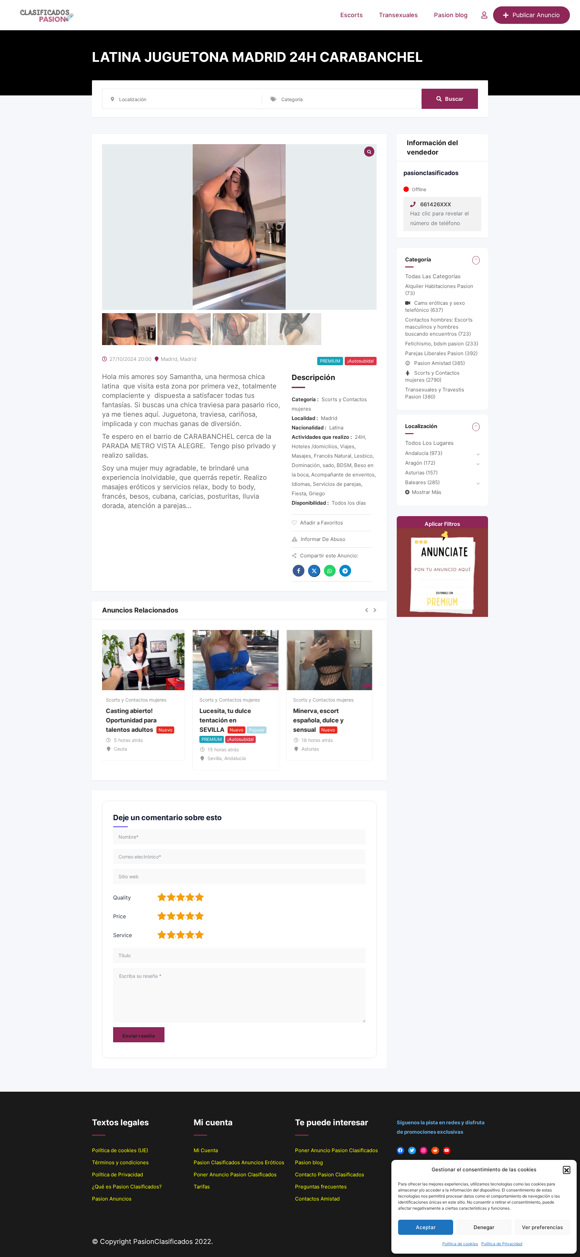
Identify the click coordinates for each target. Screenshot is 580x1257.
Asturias (421, 472)
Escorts (351, 14)
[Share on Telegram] (345, 571)
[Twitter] (412, 1151)
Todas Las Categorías (433, 276)
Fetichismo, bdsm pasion (441, 343)
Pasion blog (451, 14)
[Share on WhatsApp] (330, 571)
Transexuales (398, 14)
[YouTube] (447, 1151)
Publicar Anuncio (536, 14)
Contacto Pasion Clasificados (329, 1174)
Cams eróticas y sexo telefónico (435, 306)
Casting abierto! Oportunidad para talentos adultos (134, 720)
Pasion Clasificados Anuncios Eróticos (239, 1162)
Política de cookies (460, 1243)
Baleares (422, 482)
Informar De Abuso (323, 539)
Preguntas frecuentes (321, 1186)
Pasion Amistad (439, 363)
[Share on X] (314, 571)
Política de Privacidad (501, 1243)
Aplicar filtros (442, 523)
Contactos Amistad (317, 1199)
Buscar (454, 98)
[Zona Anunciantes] (484, 15)
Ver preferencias (542, 1227)
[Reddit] (435, 1151)
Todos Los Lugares (429, 442)
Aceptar (426, 1227)
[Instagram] (424, 1151)
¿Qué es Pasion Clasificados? (127, 1186)
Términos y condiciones (120, 1162)
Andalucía (423, 453)
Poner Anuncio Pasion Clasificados (235, 1174)
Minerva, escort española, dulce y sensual (322, 720)
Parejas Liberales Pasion (441, 353)
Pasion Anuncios (112, 1199)
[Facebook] (400, 1151)
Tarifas (202, 1186)
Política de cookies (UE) (120, 1150)
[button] (566, 1169)
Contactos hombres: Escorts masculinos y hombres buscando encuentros (439, 327)
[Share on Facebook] (298, 571)
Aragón (420, 463)
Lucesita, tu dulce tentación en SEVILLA (229, 720)
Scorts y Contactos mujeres (139, 700)
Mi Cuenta (206, 1150)
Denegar (484, 1227)
